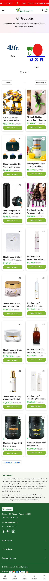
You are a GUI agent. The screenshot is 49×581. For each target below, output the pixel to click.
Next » (17, 462)
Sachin (25, 567)
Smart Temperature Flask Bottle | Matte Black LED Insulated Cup (11, 212)
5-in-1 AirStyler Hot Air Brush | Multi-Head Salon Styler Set (35, 211)
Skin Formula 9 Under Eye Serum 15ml (12, 351)
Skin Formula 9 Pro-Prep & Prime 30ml (11, 305)
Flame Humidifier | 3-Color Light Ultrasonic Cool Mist (12, 165)
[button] (21, 72)
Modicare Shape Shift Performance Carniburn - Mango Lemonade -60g (36, 444)
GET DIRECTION (8, 518)
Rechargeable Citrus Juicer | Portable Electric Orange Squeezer (36, 165)
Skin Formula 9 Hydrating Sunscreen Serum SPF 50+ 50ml (36, 397)
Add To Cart (13, 128)
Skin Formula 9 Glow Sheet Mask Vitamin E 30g (12, 258)
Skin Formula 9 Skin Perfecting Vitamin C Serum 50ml (36, 351)
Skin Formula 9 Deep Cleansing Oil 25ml (12, 398)
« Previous (7, 462)
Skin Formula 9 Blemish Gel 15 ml (34, 304)
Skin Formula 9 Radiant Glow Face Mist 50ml (35, 258)
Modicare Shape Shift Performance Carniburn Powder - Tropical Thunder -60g (12, 444)
